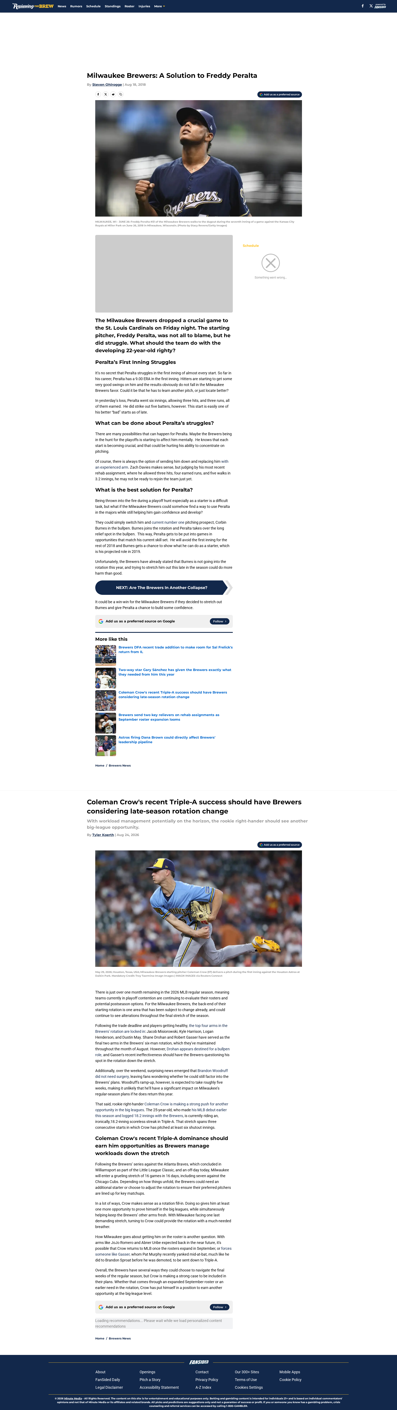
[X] (371, 6)
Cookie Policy (290, 1379)
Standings (112, 6)
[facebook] (363, 6)
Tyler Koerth (103, 835)
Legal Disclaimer (109, 1387)
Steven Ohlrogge (107, 85)
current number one (167, 522)
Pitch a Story (150, 1379)
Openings (147, 1372)
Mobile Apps (289, 1372)
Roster (129, 6)
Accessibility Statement (159, 1387)
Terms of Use (246, 1379)
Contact (202, 1372)
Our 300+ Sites (247, 1372)
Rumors (76, 6)
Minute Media (73, 1398)
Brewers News (120, 765)
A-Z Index (203, 1387)
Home (99, 765)
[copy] (121, 94)
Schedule (93, 6)
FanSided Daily (107, 1379)
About (100, 1372)
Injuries (144, 6)
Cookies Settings (249, 1387)
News (62, 6)
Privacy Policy (206, 1379)
